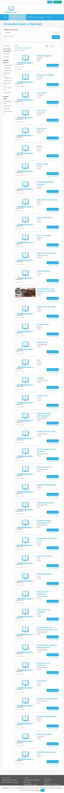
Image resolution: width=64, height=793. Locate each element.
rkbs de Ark (41, 111)
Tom (38, 360)
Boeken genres (6, 61)
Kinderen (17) (8, 65)
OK (42, 790)
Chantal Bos (42, 681)
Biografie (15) (6, 84)
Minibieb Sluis (42, 342)
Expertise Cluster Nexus (46, 253)
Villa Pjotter (42, 128)
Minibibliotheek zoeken (17, 17)
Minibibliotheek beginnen (31, 780)
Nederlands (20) (7, 102)
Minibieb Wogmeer (44, 56)
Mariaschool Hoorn (44, 556)
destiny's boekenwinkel (46, 752)
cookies (13, 788)
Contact (18, 23)
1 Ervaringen (18, 69)
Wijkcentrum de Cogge (46, 307)
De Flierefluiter (43, 324)
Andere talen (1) (7, 112)
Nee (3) (6, 54)
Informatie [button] (6, 23)
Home (5, 17)
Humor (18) (7, 80)
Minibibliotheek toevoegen (35, 17)
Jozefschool (42, 93)
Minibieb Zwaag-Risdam (46, 485)
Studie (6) (7, 68)
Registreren (57, 2)
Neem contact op (53, 65)
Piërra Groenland (44, 235)
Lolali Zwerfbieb (43, 271)
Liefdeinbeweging (44, 574)
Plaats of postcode (11, 29)
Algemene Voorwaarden (52, 784)
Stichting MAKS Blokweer (47, 716)
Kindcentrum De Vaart (46, 431)
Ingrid (39, 146)
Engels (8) (7, 106)
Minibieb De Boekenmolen (47, 699)
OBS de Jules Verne (45, 217)
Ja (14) (6, 56)
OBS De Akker (42, 164)
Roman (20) (8, 70)
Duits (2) (7, 109)
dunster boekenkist (45, 734)
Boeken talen (6, 98)
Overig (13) (7, 93)
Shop (48, 17)
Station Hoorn (42, 396)
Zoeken (55, 37)
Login (49, 2)
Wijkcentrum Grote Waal (47, 200)
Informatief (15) (7, 89)
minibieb (40, 378)
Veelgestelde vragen (30, 784)
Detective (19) (6, 74)
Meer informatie (53, 68)
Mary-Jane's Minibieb (45, 75)
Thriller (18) (7, 78)
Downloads (27, 782)
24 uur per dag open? (7, 50)
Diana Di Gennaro (44, 467)
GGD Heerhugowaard (45, 503)
